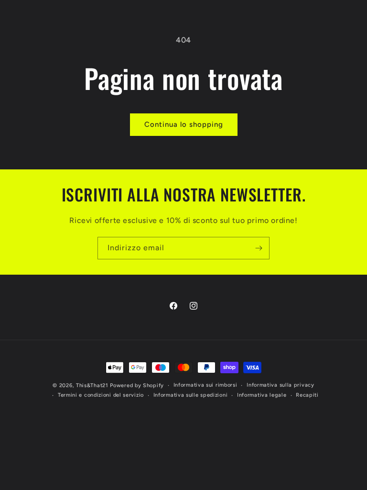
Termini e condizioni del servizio (101, 395)
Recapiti (307, 395)
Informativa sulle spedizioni (190, 395)
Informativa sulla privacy (280, 385)
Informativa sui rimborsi (205, 385)
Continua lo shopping (183, 124)
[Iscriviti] (258, 248)
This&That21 (92, 385)
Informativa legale (262, 395)
